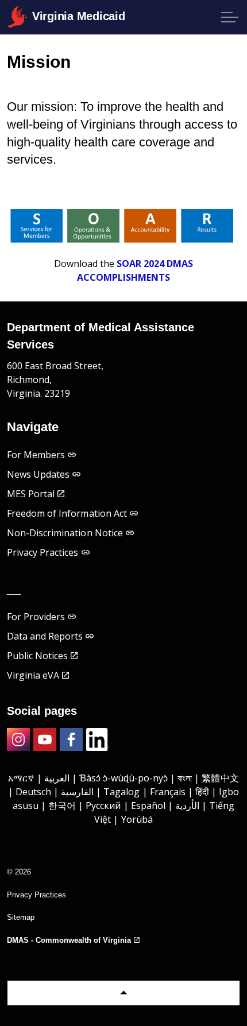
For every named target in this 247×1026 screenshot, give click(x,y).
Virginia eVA (33, 675)
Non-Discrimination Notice (65, 532)
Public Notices (37, 655)
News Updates (38, 474)
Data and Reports (45, 636)
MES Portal (31, 493)
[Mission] (123, 225)
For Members (36, 454)
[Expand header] (230, 17)
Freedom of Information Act (67, 513)
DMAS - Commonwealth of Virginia (69, 940)
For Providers (36, 616)
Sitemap (20, 917)
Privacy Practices (43, 552)
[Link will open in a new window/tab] (18, 739)
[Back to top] (123, 993)
